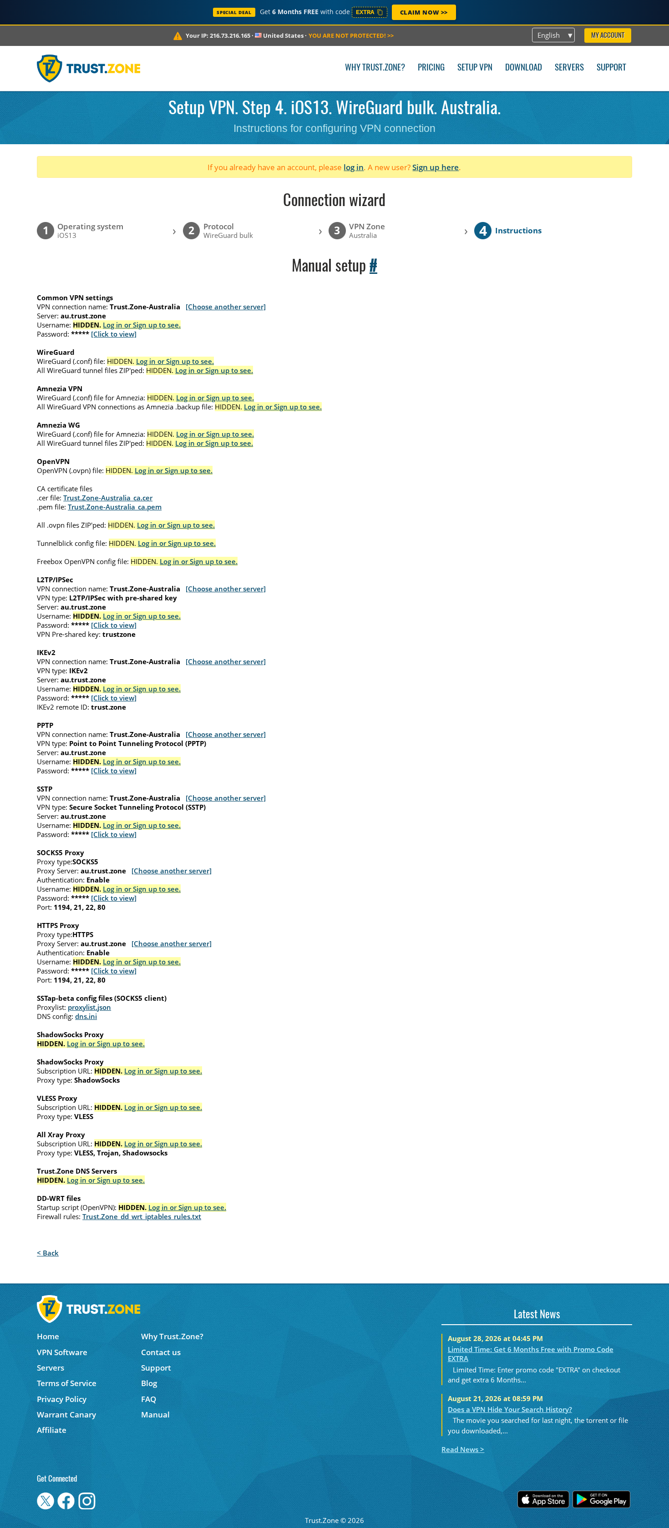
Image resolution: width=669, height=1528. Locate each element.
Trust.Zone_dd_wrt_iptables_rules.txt (141, 1216)
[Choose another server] (226, 306)
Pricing (431, 68)
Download (523, 68)
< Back (48, 1252)
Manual (155, 1414)
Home (48, 1336)
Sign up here (435, 167)
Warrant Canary (66, 1414)
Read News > (462, 1449)
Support (611, 68)
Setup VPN (474, 68)
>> (351, 35)
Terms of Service (66, 1383)
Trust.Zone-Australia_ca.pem (115, 506)
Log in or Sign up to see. (142, 324)
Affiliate (51, 1430)
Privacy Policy (61, 1399)
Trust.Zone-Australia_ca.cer (107, 497)
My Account (607, 35)
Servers (569, 68)
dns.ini (86, 1016)
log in (354, 167)
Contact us (161, 1352)
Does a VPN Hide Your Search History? (510, 1409)
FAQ (148, 1399)
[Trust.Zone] (88, 68)
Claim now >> (424, 12)
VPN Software (62, 1352)
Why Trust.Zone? (375, 68)
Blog (149, 1383)
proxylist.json (89, 1007)
